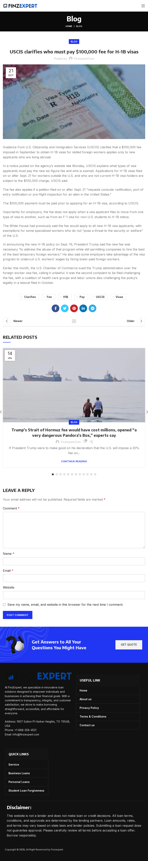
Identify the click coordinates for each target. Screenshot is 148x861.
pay (82, 297)
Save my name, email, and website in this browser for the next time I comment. (65, 604)
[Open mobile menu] (143, 6)
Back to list (74, 321)
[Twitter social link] (65, 308)
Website (8, 587)
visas (119, 297)
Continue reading (74, 461)
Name (8, 554)
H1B (65, 297)
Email (8, 571)
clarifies (30, 297)
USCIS (100, 297)
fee (49, 297)
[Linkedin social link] (83, 308)
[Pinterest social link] (74, 308)
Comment (11, 508)
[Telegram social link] (92, 308)
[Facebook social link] (55, 308)
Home (69, 26)
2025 (22, 849)
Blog (79, 26)
